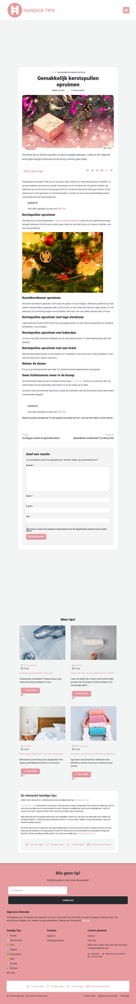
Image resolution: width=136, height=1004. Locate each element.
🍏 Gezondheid (14, 954)
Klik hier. (62, 208)
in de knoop (76, 381)
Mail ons (86, 920)
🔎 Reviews (12, 968)
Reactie (30, 465)
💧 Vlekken (12, 949)
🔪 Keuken (12, 935)
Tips (52, 72)
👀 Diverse (30, 148)
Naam (29, 496)
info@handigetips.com (86, 833)
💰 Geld (10, 959)
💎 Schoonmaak (29, 665)
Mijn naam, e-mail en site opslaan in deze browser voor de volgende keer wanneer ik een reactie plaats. (66, 530)
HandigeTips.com (81, 800)
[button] (126, 10)
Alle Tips (11, 973)
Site (28, 516)
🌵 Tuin (10, 945)
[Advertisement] (68, 40)
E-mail (29, 506)
